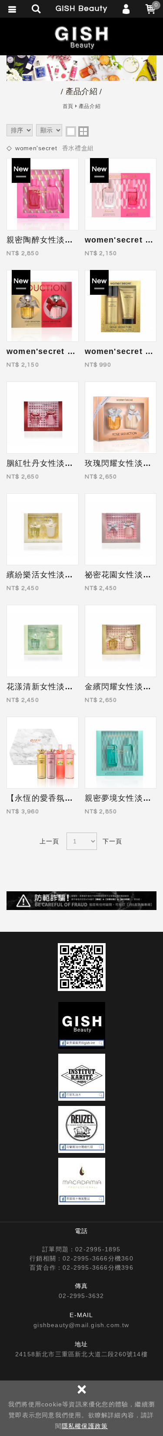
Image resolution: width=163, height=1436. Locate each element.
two (83, 131)
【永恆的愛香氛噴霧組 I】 (55, 798)
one (71, 131)
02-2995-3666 (85, 1258)
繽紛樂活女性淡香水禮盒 (52, 574)
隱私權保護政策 (85, 1426)
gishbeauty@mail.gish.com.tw (81, 1324)
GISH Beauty (81, 37)
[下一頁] (113, 841)
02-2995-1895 (97, 1249)
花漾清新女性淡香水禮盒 (52, 686)
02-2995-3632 (81, 1295)
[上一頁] (50, 841)
